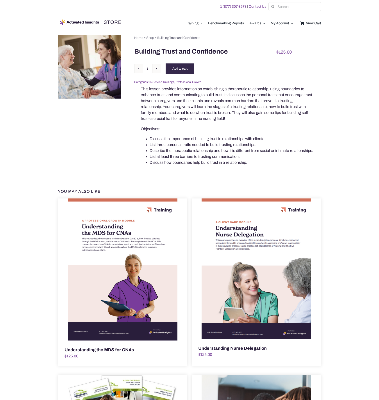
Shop (150, 38)
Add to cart (180, 68)
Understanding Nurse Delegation (232, 348)
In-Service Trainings (161, 82)
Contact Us (257, 6)
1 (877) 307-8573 (233, 6)
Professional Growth (188, 82)
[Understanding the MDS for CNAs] (122, 269)
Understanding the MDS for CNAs (99, 349)
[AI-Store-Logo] (90, 20)
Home (138, 38)
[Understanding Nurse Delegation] (256, 268)
